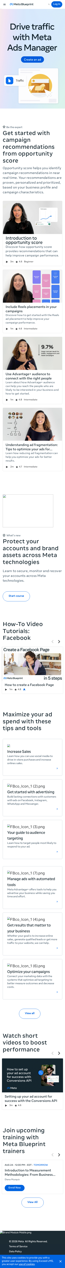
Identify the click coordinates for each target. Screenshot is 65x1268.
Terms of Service (18, 1247)
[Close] (60, 1261)
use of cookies (27, 1264)
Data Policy (15, 1252)
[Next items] (59, 641)
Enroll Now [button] (14, 1188)
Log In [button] (56, 4)
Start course (16, 596)
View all (29, 1013)
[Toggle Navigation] (5, 4)
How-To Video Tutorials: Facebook (23, 631)
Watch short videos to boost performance (25, 1043)
